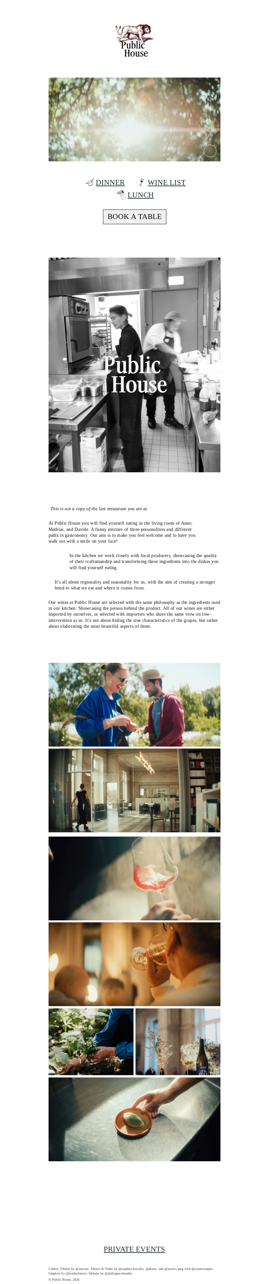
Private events (134, 1249)
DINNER (110, 182)
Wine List (167, 182)
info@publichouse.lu (84, 1236)
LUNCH (141, 194)
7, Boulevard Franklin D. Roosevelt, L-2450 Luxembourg (127, 1214)
